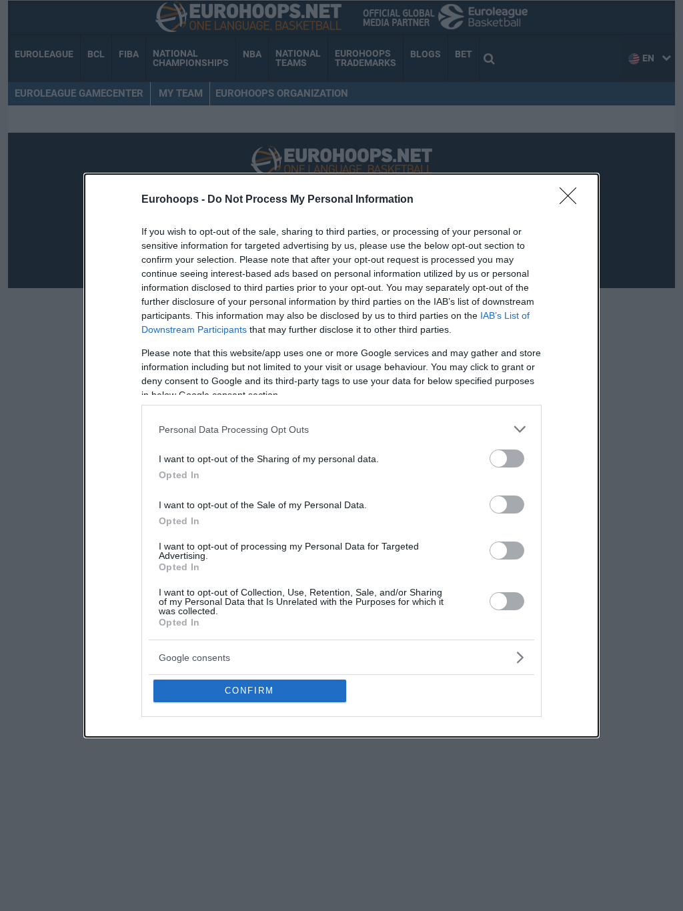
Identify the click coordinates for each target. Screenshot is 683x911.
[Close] (572, 200)
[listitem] (341, 429)
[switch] (507, 458)
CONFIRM (249, 691)
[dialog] (341, 455)
